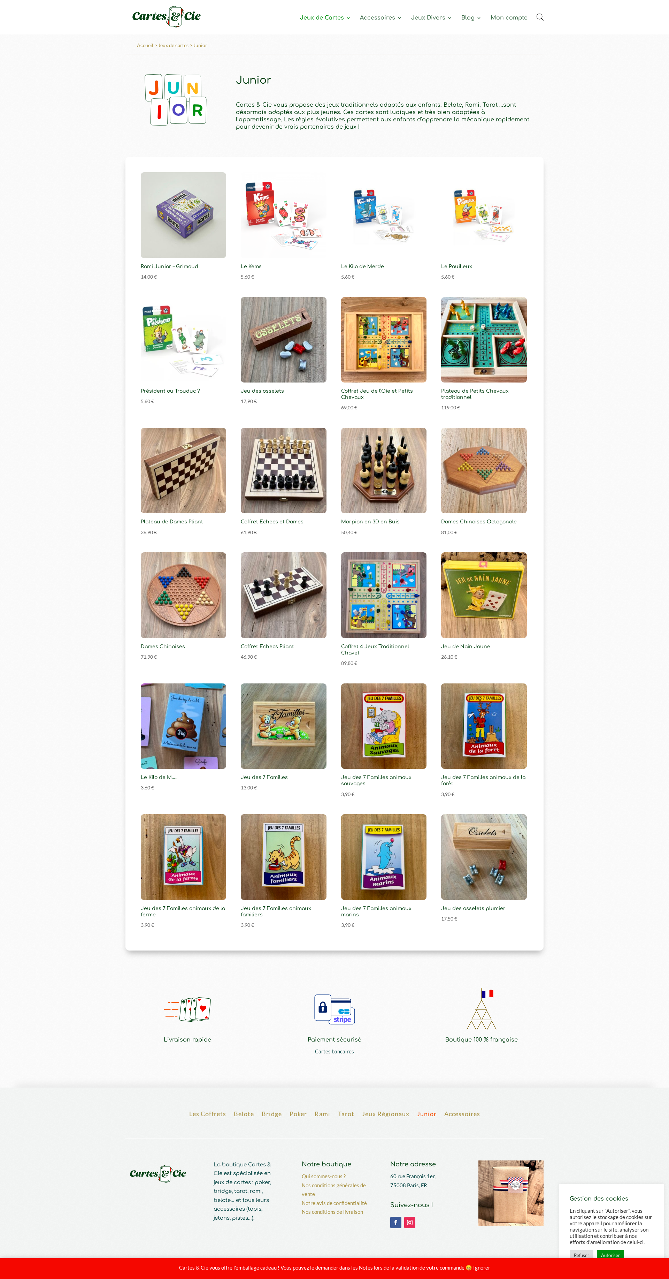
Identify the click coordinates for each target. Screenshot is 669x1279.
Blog (468, 18)
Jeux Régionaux (385, 1113)
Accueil (145, 45)
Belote (244, 1113)
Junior (427, 1113)
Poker (298, 1113)
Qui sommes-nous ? (324, 1176)
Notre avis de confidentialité (334, 1203)
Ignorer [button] (481, 1267)
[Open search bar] (540, 17)
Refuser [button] (581, 1255)
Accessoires (377, 18)
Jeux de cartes (173, 45)
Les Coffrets (207, 1113)
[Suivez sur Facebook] (395, 1222)
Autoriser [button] (610, 1255)
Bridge (272, 1113)
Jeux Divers (428, 18)
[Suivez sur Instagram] (409, 1222)
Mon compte (509, 18)
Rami (322, 1113)
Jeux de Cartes (322, 18)
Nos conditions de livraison (332, 1212)
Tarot (346, 1113)
